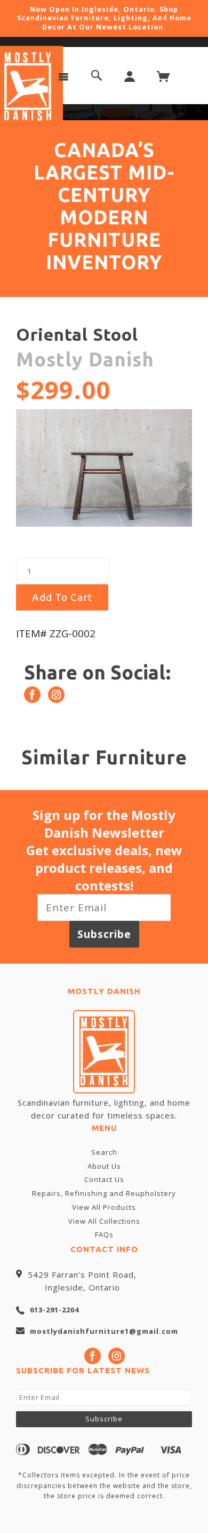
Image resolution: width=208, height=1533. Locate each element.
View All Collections (104, 1221)
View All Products (104, 1207)
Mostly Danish (85, 359)
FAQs (104, 1234)
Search (104, 1152)
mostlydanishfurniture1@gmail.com (104, 1331)
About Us (104, 1166)
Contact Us (104, 1179)
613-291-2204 (54, 1310)
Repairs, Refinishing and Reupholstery (104, 1193)
